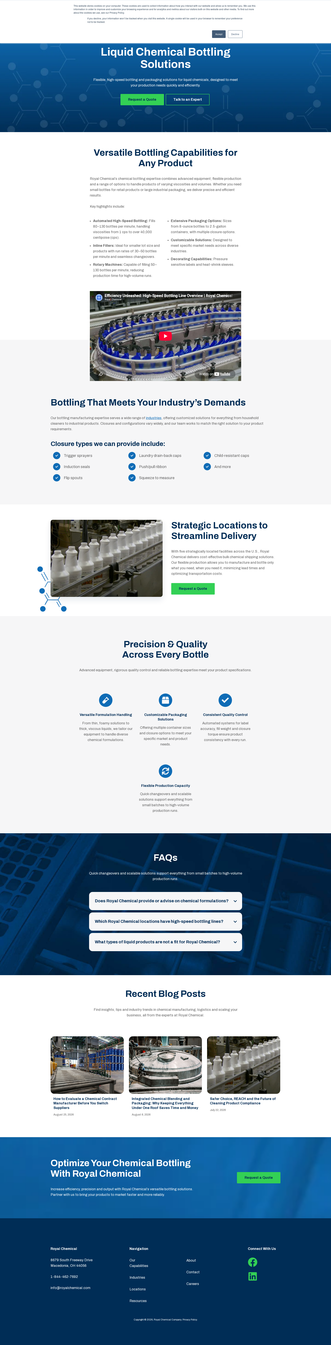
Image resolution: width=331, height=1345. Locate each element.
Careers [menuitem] (192, 1284)
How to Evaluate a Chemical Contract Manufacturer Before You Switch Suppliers (85, 1103)
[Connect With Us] (252, 1266)
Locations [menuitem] (137, 1289)
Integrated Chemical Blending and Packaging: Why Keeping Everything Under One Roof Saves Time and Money (165, 1103)
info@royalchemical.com (70, 1288)
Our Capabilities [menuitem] (138, 1263)
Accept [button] (218, 34)
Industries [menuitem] (137, 1277)
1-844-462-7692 (64, 1277)
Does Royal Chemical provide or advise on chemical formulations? (162, 901)
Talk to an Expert (187, 99)
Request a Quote (142, 99)
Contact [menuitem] (193, 1272)
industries (153, 418)
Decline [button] (235, 34)
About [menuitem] (191, 1260)
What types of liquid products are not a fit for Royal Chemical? (157, 942)
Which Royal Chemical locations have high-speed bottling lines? (159, 921)
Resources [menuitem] (138, 1301)
